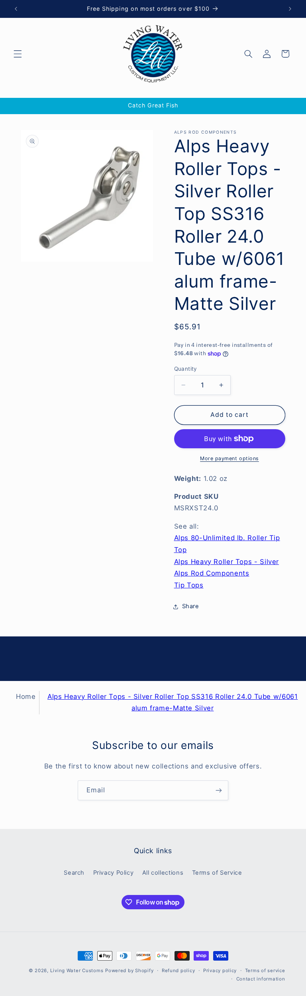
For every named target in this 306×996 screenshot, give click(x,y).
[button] (17, 54)
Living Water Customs (77, 970)
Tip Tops (189, 585)
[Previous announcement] (16, 9)
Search (74, 872)
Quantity (185, 369)
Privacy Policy (113, 872)
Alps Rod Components (211, 573)
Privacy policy (220, 970)
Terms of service (265, 970)
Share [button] (190, 606)
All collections (162, 872)
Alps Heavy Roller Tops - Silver (226, 562)
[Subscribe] (219, 790)
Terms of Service (217, 872)
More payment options (229, 458)
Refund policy (178, 970)
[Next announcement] (290, 9)
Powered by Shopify (129, 970)
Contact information (260, 979)
